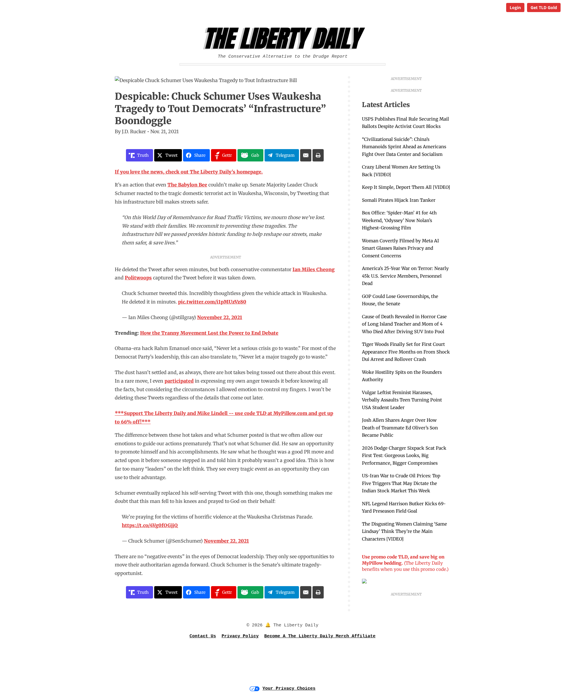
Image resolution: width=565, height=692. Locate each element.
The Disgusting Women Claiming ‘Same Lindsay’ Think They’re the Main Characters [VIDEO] (404, 531)
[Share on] (305, 155)
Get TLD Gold (544, 7)
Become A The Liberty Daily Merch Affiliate (319, 636)
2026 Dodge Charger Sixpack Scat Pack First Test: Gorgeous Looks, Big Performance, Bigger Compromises (404, 455)
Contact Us (203, 636)
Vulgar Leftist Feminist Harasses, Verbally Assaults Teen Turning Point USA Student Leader (402, 400)
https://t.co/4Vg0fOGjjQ (150, 525)
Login (515, 7)
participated (179, 381)
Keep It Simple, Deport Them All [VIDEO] (406, 187)
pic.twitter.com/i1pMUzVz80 (212, 302)
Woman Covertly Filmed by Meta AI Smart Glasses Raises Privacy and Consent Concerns (400, 248)
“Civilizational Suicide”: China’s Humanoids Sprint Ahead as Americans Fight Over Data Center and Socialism (404, 146)
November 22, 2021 (219, 317)
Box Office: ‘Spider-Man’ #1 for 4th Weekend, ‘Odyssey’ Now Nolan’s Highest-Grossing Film (399, 220)
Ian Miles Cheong (314, 269)
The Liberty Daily (284, 38)
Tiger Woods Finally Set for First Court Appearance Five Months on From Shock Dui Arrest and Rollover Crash (406, 351)
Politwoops (138, 278)
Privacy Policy (240, 636)
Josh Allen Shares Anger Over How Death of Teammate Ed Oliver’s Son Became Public (400, 427)
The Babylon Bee (187, 185)
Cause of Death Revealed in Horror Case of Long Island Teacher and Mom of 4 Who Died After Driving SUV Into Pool (404, 324)
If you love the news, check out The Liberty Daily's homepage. (189, 172)
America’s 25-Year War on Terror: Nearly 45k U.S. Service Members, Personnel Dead (405, 276)
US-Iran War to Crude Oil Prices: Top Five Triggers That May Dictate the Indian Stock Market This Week (401, 483)
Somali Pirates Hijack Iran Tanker (399, 200)
